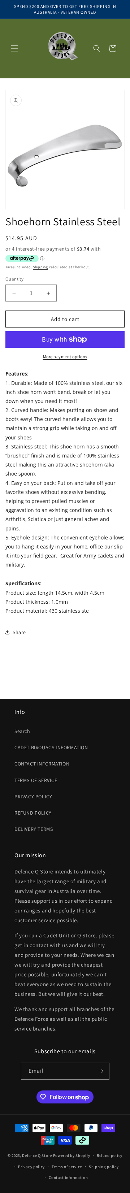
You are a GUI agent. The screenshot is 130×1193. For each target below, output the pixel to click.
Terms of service (67, 1166)
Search (22, 731)
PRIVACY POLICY (33, 796)
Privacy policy (31, 1166)
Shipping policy (104, 1166)
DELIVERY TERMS (33, 829)
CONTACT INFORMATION (41, 763)
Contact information (68, 1177)
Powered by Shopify (71, 1155)
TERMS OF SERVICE (35, 780)
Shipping (40, 267)
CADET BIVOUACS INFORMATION (51, 747)
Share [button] (19, 632)
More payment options (65, 356)
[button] (14, 48)
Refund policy (109, 1155)
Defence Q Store (37, 1155)
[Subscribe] (101, 1071)
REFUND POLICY (33, 813)
